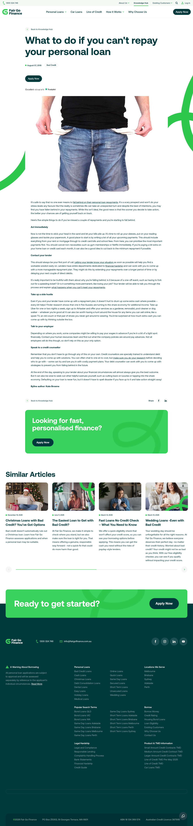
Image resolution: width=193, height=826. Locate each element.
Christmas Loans (82, 679)
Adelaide (148, 683)
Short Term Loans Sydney (123, 731)
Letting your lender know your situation (94, 262)
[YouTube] (183, 641)
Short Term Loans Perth (122, 727)
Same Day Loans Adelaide (87, 723)
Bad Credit (51, 65)
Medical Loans (81, 699)
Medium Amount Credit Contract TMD (163, 751)
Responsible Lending (84, 751)
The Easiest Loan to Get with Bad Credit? (73, 522)
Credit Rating (150, 715)
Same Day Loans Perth (85, 735)
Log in (187, 3)
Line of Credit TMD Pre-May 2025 (161, 759)
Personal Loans (55, 11)
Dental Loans (80, 687)
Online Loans (116, 671)
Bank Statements (83, 759)
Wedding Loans (118, 695)
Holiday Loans (81, 695)
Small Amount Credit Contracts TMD (162, 747)
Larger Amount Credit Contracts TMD (163, 755)
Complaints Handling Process (89, 755)
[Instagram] (165, 641)
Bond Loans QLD (82, 711)
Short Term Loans (119, 687)
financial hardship (114, 266)
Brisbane (148, 675)
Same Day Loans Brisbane (87, 727)
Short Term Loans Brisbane (123, 719)
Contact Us (150, 735)
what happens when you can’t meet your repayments (78, 287)
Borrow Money (151, 711)
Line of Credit (94, 11)
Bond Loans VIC (82, 715)
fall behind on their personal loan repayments (95, 202)
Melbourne (149, 671)
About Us (123, 3)
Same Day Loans (118, 679)
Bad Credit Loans (83, 671)
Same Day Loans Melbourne (88, 731)
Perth (147, 687)
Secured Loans (117, 683)
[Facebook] (155, 641)
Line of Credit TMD (153, 763)
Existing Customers (161, 3)
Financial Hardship (83, 763)
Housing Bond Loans (154, 719)
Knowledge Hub (141, 3)
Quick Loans (116, 675)
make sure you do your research (129, 358)
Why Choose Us (137, 11)
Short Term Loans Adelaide (123, 715)
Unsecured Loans (119, 691)
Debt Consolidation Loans (87, 683)
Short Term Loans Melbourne (124, 723)
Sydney (148, 679)
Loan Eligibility (151, 723)
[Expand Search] (177, 3)
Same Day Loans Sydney (122, 711)
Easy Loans (80, 691)
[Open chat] (183, 816)
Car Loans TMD (152, 767)
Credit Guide (80, 767)
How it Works (113, 11)
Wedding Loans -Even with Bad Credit (165, 522)
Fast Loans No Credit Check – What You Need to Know (119, 522)
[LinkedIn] (174, 641)
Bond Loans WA (82, 719)
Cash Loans (80, 675)
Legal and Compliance (85, 747)
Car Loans (76, 11)
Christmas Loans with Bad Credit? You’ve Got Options (25, 522)
